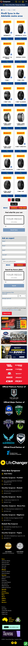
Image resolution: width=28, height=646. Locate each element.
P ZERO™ (7, 80)
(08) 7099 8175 (7, 529)
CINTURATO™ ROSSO (21, 57)
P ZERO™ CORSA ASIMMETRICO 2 (21, 124)
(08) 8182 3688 (7, 484)
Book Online (5, 593)
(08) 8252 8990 (7, 493)
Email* (3, 250)
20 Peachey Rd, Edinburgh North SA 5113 (13, 491)
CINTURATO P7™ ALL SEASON (7, 58)
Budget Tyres (5, 612)
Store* (3, 259)
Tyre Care (4, 566)
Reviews (4, 602)
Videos (4, 600)
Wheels (4, 569)
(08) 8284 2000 (7, 511)
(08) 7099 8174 (7, 520)
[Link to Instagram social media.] (15, 643)
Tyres (3, 559)
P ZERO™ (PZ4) (20, 80)
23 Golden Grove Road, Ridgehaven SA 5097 (13, 518)
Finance (3, 607)
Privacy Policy (5, 309)
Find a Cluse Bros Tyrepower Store (15, 5)
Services (4, 575)
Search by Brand (5, 564)
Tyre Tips (4, 568)
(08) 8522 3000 (7, 502)
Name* (4, 241)
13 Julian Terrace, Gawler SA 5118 (11, 500)
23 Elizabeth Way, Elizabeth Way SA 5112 (13, 527)
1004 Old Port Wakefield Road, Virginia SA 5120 (14, 536)
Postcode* (4, 255)
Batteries (4, 578)
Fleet (3, 595)
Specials (4, 589)
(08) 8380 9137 (7, 538)
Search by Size (5, 562)
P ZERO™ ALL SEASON (21, 102)
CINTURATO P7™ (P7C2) (20, 35)
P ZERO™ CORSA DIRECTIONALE (7, 147)
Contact (4, 591)
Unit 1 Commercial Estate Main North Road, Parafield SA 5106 (13, 481)
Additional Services (6, 587)
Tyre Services (5, 584)
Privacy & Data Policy (10, 639)
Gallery (4, 598)
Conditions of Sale (18, 639)
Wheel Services (5, 585)
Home (3, 10)
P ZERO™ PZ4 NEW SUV (7, 169)
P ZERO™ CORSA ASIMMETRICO (7, 124)
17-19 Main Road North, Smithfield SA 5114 (13, 509)
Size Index (4, 609)
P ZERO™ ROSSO (21, 169)
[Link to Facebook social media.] (12, 643)
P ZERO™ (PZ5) (7, 102)
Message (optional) (6, 298)
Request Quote (6, 313)
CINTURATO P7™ (7, 35)
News (3, 596)
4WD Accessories (6, 577)
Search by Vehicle (6, 561)
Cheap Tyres (4, 614)
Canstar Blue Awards (6, 610)
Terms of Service (14, 309)
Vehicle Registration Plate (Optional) (8, 293)
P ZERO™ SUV (21, 191)
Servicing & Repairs (6, 582)
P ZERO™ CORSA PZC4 (20, 146)
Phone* (4, 245)
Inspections (4, 580)
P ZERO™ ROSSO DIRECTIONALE (7, 192)
